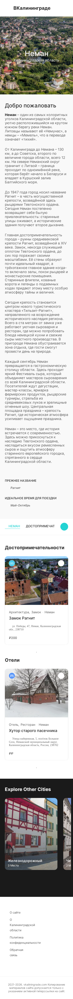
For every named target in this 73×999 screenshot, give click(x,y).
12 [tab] (37, 882)
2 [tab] (13, 878)
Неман (14, 526)
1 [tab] (37, 652)
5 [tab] (31, 878)
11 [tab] (66, 878)
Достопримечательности (49, 526)
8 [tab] (48, 878)
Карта (64, 527)
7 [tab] (42, 878)
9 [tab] (54, 878)
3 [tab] (19, 878)
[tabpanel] (36, 600)
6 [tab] (37, 878)
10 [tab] (60, 878)
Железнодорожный (25, 861)
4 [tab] (25, 878)
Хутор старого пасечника (33, 730)
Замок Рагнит (22, 618)
